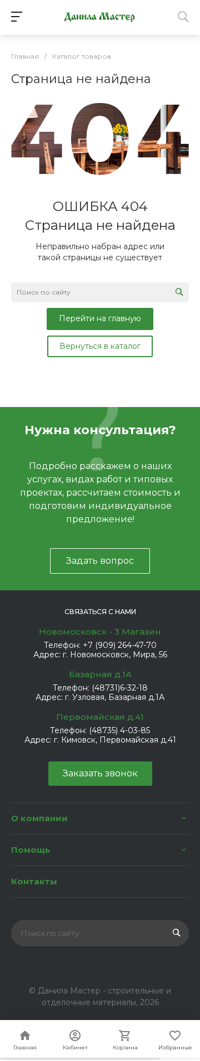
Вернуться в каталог (100, 346)
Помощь (30, 849)
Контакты (34, 881)
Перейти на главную (100, 318)
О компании (39, 818)
